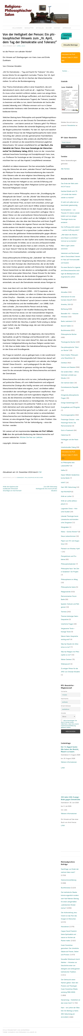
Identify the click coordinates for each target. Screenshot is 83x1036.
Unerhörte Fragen (66, 36)
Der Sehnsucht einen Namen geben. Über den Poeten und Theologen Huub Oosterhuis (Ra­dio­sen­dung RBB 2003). (69, 986)
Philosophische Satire (68, 587)
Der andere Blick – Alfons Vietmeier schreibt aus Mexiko (70, 375)
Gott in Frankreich (67, 430)
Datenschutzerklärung (68, 880)
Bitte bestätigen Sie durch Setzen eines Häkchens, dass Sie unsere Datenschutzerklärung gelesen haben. (70, 724)
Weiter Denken (66, 659)
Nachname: (65, 698)
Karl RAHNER (66, 492)
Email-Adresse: (66, 706)
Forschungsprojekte (68, 415)
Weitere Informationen (69, 762)
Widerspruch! (65, 664)
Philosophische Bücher (34, 477)
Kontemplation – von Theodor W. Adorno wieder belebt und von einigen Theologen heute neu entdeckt (70, 216)
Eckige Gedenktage (68, 403)
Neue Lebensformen (68, 536)
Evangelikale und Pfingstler (70, 407)
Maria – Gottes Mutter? (69, 532)
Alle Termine (65, 169)
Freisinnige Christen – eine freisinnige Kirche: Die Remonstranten (70, 423)
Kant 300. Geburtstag (68, 487)
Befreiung (64, 309)
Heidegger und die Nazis (69, 439)
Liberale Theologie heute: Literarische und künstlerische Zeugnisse (70, 519)
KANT (63, 482)
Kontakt (57, 28)
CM (40, 472)
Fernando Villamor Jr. (28, 1032)
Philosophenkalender (68, 564)
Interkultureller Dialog (68, 447)
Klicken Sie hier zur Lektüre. (31, 437)
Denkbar (20, 477)
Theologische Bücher (68, 342)
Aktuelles (40, 28)
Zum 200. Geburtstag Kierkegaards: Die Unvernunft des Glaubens (46, 489)
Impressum (67, 28)
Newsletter (29, 28)
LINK (63, 768)
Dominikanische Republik (69, 387)
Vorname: (64, 691)
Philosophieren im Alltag (69, 579)
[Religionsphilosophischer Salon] (36, 23)
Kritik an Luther (66, 496)
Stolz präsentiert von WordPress (16, 1030)
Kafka (63, 470)
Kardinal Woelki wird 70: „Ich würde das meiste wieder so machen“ (69, 194)
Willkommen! (17, 28)
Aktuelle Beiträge (70, 45)
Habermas (64, 435)
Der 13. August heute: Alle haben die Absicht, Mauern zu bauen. (70, 749)
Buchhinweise (65, 330)
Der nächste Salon (67, 383)
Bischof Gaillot (66, 326)
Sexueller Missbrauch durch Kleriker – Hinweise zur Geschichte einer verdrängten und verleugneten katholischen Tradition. (70, 965)
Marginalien (65, 527)
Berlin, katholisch (67, 321)
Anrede (63, 713)
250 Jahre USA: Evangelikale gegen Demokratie (70, 798)
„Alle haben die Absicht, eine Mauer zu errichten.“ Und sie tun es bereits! (69, 238)
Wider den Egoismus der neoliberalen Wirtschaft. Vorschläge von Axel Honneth (12, 489)
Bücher (49, 28)
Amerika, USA (66, 304)
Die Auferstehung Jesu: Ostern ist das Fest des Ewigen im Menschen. (69, 916)
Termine (64, 612)
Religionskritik (66, 592)
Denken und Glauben (68, 367)
